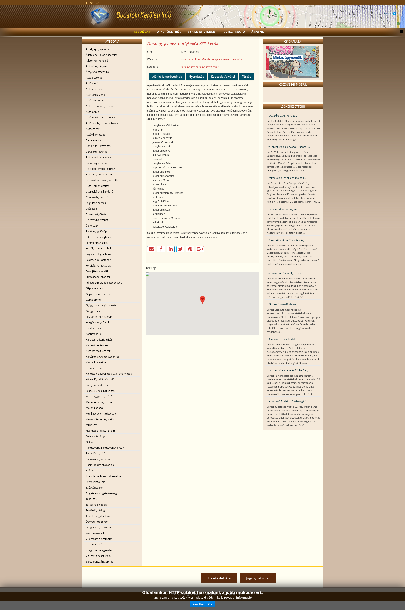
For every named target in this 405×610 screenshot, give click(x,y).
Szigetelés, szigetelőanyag (101, 493)
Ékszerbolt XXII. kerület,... (282, 115)
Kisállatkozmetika (96, 362)
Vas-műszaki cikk (96, 533)
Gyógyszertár (94, 311)
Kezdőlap (142, 32)
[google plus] (97, 2)
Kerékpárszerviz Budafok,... (284, 339)
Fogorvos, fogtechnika (99, 254)
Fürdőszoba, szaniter (98, 277)
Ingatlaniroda (93, 328)
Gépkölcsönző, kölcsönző (100, 294)
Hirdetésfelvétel (218, 578)
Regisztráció (233, 32)
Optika (89, 442)
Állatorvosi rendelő (97, 60)
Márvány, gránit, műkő (99, 396)
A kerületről (169, 32)
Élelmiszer (92, 225)
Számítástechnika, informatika (103, 476)
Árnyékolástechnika (97, 72)
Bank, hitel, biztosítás (98, 146)
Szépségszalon (94, 487)
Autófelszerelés (95, 89)
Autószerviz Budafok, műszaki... (286, 273)
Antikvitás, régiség (96, 66)
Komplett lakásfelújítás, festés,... (287, 240)
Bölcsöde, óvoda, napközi (100, 168)
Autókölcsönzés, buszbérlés (102, 106)
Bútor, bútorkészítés (97, 185)
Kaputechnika (94, 333)
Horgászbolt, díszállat (98, 322)
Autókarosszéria (95, 94)
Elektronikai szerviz (97, 220)
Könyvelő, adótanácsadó (100, 379)
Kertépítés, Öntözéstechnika (102, 356)
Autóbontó (92, 83)
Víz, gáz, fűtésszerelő (98, 555)
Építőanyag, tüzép (96, 231)
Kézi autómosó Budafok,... (283, 304)
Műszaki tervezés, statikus (101, 419)
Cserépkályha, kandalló (99, 191)
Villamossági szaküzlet (99, 538)
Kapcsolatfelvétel (223, 76)
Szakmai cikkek (201, 32)
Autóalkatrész (94, 77)
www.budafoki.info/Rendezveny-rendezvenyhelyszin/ (211, 59)
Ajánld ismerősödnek (167, 76)
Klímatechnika (94, 368)
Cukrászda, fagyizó (97, 197)
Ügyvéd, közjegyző (97, 521)
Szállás (90, 470)
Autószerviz (93, 129)
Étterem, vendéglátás (98, 237)
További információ (238, 597)
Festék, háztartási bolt (99, 248)
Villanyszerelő (94, 544)
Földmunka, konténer (98, 259)
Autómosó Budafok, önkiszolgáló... (288, 401)
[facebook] (86, 2)
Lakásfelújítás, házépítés (100, 390)
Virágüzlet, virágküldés (99, 550)
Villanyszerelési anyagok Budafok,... (289, 146)
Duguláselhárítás (96, 203)
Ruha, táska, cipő (95, 453)
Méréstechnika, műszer (99, 402)
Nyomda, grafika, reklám (100, 430)
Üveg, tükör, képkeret (98, 527)
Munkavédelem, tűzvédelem (102, 413)
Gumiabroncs (94, 299)
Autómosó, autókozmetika (101, 117)
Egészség (91, 208)
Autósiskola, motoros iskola (102, 123)
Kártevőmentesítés (97, 345)
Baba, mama (93, 140)
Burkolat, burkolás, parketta (102, 180)
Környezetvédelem (97, 385)
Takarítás (91, 499)
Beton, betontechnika (98, 157)
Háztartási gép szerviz (99, 316)
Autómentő (92, 111)
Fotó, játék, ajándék (97, 271)
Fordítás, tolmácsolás (98, 265)
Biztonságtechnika (96, 163)
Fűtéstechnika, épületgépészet (104, 282)
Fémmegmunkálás (97, 242)
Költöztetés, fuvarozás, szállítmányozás (109, 373)
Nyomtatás (196, 76)
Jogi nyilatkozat (258, 578)
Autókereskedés (95, 100)
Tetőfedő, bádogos (97, 510)
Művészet (91, 425)
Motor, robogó (94, 407)
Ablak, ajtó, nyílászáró (98, 49)
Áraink (257, 32)
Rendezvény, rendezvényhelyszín (105, 447)
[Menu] (400, 31)
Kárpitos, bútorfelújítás (99, 339)
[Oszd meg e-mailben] (151, 249)
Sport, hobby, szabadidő (100, 464)
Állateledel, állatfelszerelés (101, 55)
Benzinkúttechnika (96, 151)
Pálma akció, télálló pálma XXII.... (287, 177)
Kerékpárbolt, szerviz (98, 351)
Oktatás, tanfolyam (97, 436)
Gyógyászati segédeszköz (101, 305)
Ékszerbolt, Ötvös (96, 214)
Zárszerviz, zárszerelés (99, 561)
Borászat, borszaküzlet (99, 174)
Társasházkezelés (96, 504)
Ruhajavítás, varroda (98, 459)
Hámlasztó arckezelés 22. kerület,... (289, 370)
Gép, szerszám (94, 288)
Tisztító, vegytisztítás (98, 516)
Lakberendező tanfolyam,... (284, 209)
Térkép (246, 76)
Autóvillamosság (95, 134)
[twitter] (91, 2)
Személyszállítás (95, 481)
